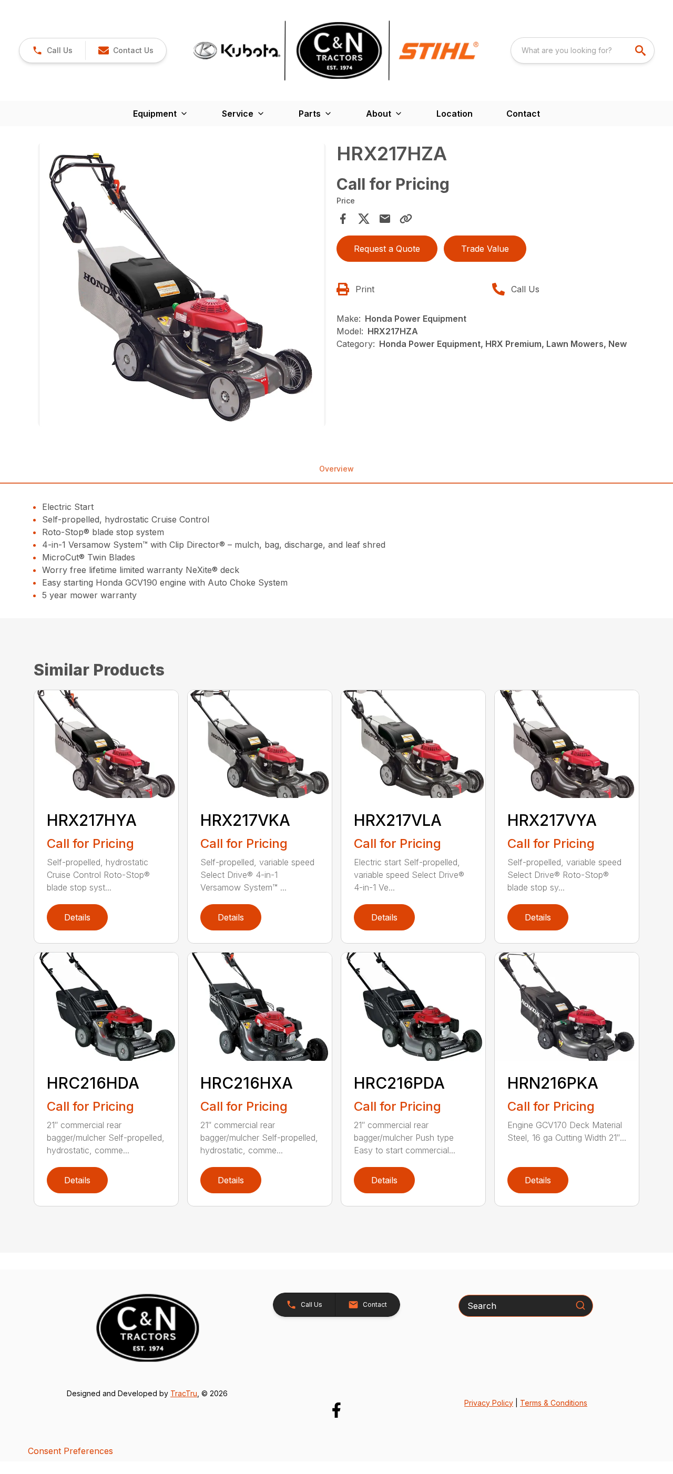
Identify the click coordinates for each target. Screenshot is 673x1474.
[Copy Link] (406, 218)
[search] (641, 50)
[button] (52, 50)
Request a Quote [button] (387, 248)
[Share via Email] (385, 218)
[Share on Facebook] (342, 218)
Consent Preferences (70, 1451)
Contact (523, 113)
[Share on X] (364, 218)
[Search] (580, 1305)
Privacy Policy (488, 1402)
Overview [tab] (336, 468)
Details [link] (77, 917)
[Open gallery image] (182, 285)
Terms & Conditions (553, 1402)
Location (454, 113)
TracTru (183, 1393)
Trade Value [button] (485, 248)
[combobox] (582, 50)
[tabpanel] (182, 286)
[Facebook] (336, 1410)
